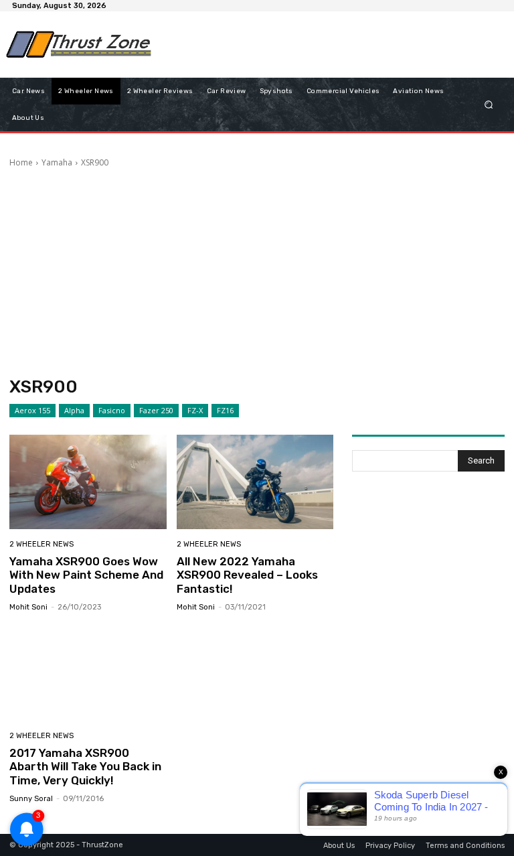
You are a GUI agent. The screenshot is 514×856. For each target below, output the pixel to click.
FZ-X (195, 410)
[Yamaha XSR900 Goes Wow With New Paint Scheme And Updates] (88, 482)
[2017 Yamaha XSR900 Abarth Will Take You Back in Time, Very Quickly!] (88, 673)
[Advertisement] (320, 44)
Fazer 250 (156, 410)
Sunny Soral (31, 798)
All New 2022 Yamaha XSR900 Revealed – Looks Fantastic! (247, 575)
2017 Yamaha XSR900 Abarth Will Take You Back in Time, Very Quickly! (85, 766)
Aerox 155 (32, 410)
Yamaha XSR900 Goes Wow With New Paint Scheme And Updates (86, 575)
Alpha (74, 410)
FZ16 (225, 410)
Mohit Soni (28, 607)
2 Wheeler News (41, 544)
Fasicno (111, 410)
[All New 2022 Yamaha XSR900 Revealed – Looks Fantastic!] (255, 482)
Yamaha (56, 162)
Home (21, 162)
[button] (489, 104)
